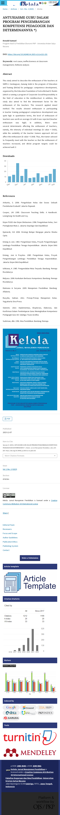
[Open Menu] (3, 3)
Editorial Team (9, 525)
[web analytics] (9, 666)
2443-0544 (21, 766)
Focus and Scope (10, 533)
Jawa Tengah (46, 783)
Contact (6, 550)
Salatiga (29, 783)
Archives (14, 9)
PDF (8, 419)
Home (5, 9)
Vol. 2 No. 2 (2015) (27, 9)
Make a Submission (30, 558)
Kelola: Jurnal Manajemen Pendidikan (28, 769)
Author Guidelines (10, 537)
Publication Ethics (10, 541)
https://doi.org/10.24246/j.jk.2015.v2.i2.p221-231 (27, 54)
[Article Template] (30, 593)
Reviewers (7, 529)
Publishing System (10, 546)
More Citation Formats (14, 455)
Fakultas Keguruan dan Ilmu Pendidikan (24, 778)
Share (5, 513)
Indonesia (10, 786)
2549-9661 (37, 766)
